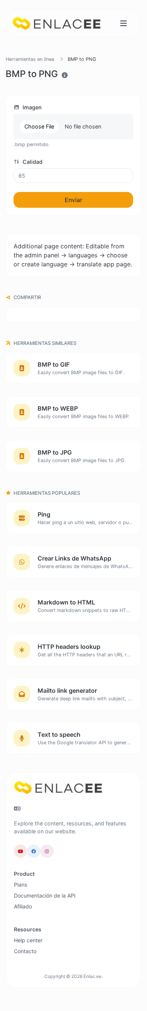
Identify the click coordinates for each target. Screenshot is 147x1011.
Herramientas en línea (30, 59)
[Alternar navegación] (123, 23)
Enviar (73, 200)
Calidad (31, 162)
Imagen (31, 107)
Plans (20, 884)
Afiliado (23, 906)
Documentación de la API (45, 895)
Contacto (25, 951)
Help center (28, 940)
